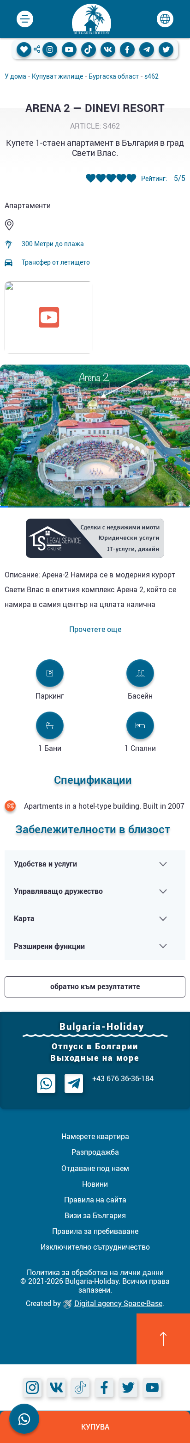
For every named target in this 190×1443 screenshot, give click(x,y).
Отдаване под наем (95, 1168)
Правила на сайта (95, 1200)
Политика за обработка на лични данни (95, 1272)
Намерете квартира (95, 1136)
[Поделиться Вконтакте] (108, 49)
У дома (15, 76)
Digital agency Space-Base (118, 1303)
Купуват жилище (57, 76)
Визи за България (95, 1215)
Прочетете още (95, 629)
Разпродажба (95, 1152)
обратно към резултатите (95, 986)
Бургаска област (114, 76)
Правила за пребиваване (95, 1231)
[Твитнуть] (166, 49)
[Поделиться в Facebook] (127, 49)
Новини (95, 1184)
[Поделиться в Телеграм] (146, 49)
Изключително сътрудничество (95, 1247)
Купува (95, 1427)
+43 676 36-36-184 (123, 1078)
